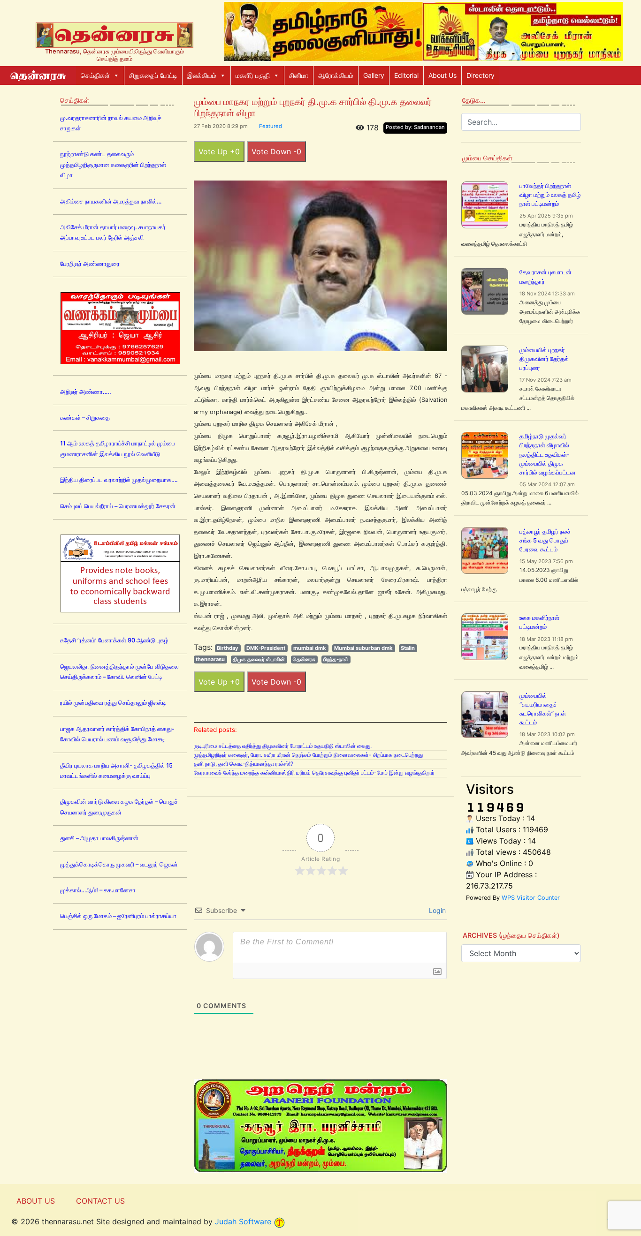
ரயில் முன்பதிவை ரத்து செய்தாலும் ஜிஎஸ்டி (113, 702)
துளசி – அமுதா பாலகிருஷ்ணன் (99, 838)
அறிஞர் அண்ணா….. (85, 391)
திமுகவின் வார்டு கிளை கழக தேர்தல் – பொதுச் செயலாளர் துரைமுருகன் (119, 806)
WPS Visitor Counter (531, 897)
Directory (480, 75)
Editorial (406, 75)
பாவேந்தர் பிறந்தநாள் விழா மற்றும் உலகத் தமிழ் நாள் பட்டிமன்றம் (550, 194)
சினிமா (298, 75)
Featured (270, 126)
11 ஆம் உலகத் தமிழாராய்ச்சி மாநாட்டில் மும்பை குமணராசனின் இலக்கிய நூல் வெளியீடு (117, 448)
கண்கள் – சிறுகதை (85, 417)
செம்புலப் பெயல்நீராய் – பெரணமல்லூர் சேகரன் (118, 506)
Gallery (373, 75)
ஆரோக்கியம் (335, 75)
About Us (442, 75)
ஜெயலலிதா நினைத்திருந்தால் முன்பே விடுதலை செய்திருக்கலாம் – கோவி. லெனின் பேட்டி (119, 671)
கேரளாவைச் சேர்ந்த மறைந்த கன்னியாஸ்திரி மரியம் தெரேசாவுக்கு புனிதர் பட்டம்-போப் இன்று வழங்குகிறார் (314, 772)
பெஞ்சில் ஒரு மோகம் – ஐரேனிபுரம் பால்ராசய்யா (118, 915)
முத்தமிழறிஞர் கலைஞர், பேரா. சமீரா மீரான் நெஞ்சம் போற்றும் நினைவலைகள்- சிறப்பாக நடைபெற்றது (308, 754)
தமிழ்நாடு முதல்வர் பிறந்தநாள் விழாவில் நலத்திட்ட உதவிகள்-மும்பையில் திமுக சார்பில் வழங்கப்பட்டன (547, 454)
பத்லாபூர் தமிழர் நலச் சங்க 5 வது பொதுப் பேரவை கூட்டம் (545, 540)
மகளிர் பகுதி (253, 75)
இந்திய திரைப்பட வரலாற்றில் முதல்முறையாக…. (119, 479)
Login (436, 910)
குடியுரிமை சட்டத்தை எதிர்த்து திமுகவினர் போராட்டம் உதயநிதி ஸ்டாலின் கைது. (283, 745)
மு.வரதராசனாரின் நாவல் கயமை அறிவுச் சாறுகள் (110, 123)
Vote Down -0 (276, 151)
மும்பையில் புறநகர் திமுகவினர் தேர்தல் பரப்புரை (544, 359)
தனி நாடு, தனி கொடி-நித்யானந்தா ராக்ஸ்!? (243, 763)
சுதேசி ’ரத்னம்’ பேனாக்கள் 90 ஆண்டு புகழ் (114, 640)
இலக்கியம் (201, 75)
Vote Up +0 (219, 151)
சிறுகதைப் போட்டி (153, 75)
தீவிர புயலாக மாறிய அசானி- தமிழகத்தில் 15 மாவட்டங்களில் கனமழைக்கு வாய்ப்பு (116, 770)
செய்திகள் (95, 75)
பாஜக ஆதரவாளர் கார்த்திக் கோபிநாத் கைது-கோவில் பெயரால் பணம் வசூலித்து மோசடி (117, 734)
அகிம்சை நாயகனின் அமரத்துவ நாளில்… (110, 201)
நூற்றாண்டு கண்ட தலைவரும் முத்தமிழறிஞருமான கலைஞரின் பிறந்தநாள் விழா (113, 165)
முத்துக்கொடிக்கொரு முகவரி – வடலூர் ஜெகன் (119, 864)
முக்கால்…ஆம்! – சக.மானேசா (98, 890)
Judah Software (243, 1221)
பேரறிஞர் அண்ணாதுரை (90, 263)
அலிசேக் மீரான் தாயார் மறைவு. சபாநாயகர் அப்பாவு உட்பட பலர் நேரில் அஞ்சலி (113, 232)
